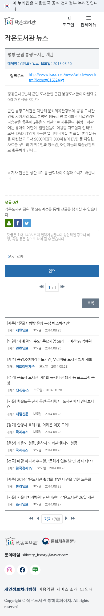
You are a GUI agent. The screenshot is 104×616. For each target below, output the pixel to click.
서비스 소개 (67, 589)
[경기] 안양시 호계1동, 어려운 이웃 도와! (38, 425)
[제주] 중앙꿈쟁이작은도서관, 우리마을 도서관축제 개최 (49, 359)
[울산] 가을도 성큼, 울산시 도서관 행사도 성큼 (42, 443)
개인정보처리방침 (20, 589)
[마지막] (62, 287)
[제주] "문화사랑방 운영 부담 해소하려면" (38, 323)
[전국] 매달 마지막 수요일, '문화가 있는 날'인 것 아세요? (50, 461)
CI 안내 (86, 589)
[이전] (38, 518)
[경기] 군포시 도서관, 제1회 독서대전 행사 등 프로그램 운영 (51, 380)
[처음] (41, 287)
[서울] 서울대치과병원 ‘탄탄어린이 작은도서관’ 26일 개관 (50, 497)
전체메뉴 (89, 25)
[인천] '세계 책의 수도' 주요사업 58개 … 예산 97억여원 (49, 341)
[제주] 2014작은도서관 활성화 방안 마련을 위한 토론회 (49, 479)
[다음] (66, 518)
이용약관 (46, 589)
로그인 (68, 25)
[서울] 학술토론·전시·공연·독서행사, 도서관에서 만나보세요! (50, 404)
